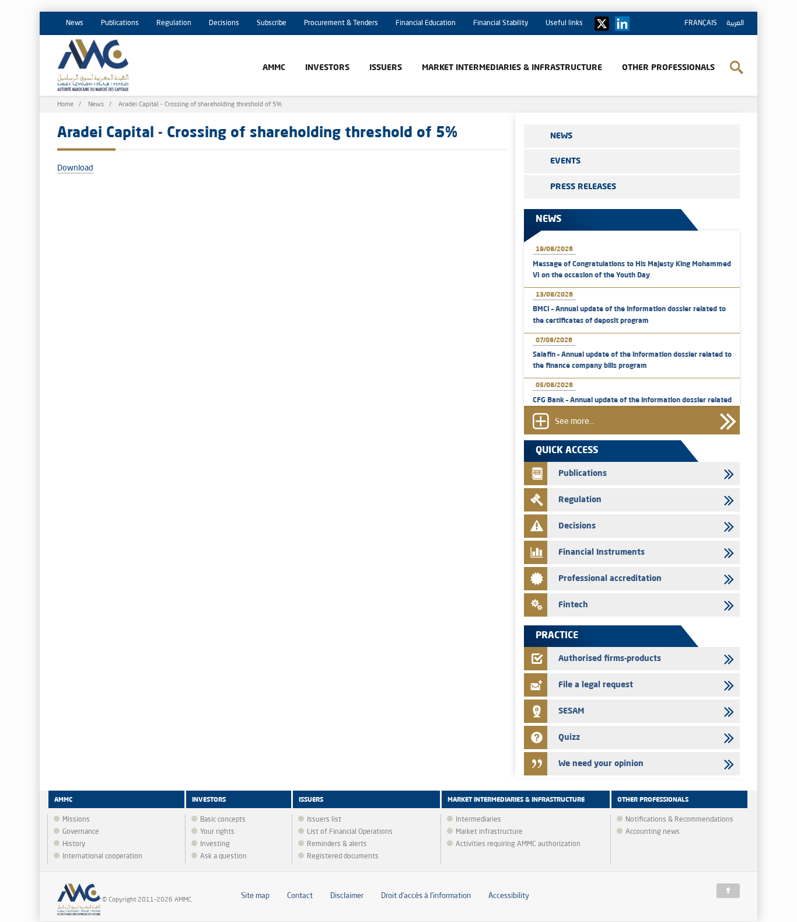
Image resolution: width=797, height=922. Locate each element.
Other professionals (668, 68)
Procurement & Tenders (341, 23)
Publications (120, 23)
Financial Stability (500, 23)
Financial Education (426, 23)
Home (65, 105)
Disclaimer (346, 896)
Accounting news (652, 832)
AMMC (274, 68)
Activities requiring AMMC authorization (518, 844)
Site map (255, 896)
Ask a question (223, 856)
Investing (215, 844)
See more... (575, 422)
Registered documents (343, 856)
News (74, 23)
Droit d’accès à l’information (426, 896)
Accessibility (508, 896)
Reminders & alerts (337, 844)
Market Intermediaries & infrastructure (512, 68)
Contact (300, 896)
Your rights (217, 832)
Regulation (173, 23)
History (73, 844)
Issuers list (324, 819)
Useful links (564, 23)
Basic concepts (223, 819)
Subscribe (271, 23)
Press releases (583, 187)
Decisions (224, 23)
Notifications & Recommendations (679, 819)
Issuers (385, 68)
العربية (735, 23)
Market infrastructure (489, 832)
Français (700, 23)
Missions (76, 819)
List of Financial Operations (350, 832)
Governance (80, 832)
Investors (327, 68)
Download (75, 168)
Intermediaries (478, 819)
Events (565, 161)
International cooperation (102, 856)
